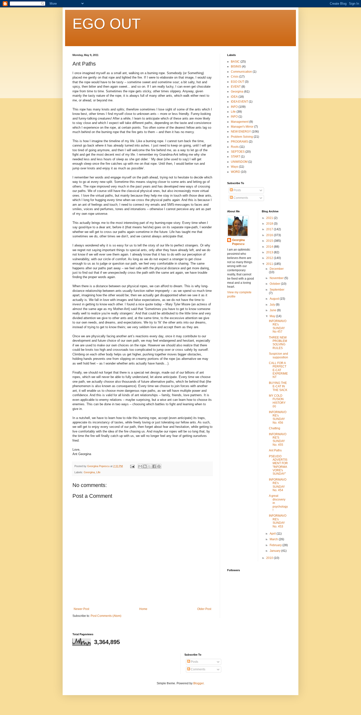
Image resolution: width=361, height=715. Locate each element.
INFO (234, 106)
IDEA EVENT (239, 101)
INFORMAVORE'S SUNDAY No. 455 (277, 439)
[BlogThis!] (144, 466)
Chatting (274, 428)
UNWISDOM (239, 161)
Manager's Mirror (242, 126)
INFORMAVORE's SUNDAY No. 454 (277, 485)
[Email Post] (132, 466)
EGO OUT (106, 23)
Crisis (234, 76)
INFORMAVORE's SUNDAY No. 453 (277, 521)
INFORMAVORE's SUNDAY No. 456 (277, 417)
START (235, 156)
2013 (270, 252)
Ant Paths (275, 450)
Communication (241, 71)
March (274, 539)
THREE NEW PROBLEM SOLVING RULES (278, 343)
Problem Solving (242, 136)
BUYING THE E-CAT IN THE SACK (278, 386)
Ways (234, 166)
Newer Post (81, 609)
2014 (270, 246)
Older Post (204, 609)
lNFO (234, 116)
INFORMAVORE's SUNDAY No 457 (277, 326)
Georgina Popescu (238, 242)
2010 (270, 558)
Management (240, 121)
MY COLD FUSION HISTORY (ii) (277, 401)
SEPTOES (238, 151)
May (273, 316)
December (277, 268)
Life (98, 472)
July (273, 304)
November (277, 278)
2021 (270, 218)
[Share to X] (149, 466)
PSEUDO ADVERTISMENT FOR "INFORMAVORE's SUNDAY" (278, 465)
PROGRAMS (239, 141)
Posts (237, 190)
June (273, 310)
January (275, 551)
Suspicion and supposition (278, 355)
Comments (240, 198)
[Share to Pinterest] (158, 466)
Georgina (89, 472)
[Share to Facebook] (154, 466)
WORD (235, 172)
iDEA (234, 96)
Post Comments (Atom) (106, 616)
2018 (270, 223)
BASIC (235, 61)
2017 (270, 229)
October (275, 283)
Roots (235, 146)
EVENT (236, 86)
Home (143, 609)
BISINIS (236, 66)
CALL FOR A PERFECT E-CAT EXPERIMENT (278, 370)
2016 (270, 235)
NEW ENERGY (241, 131)
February (276, 545)
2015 (270, 241)
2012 (270, 258)
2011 (270, 264)
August (275, 298)
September (277, 289)
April (273, 533)
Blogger (198, 683)
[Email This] (140, 466)
